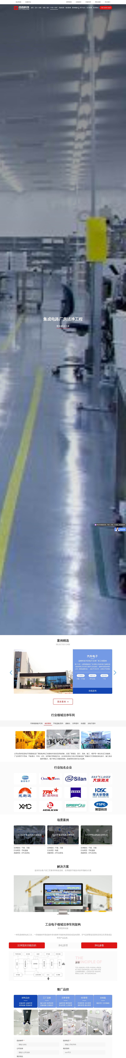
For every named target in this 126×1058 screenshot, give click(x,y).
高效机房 (61, 7)
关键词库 (88, 2)
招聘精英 (69, 2)
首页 (32, 7)
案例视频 (75, 7)
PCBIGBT (54, 7)
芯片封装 (38, 7)
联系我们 (96, 7)
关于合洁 (82, 7)
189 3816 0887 (106, 7)
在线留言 (78, 2)
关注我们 (107, 2)
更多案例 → (63, 701)
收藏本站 (28, 2)
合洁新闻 (89, 7)
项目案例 (68, 7)
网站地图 (98, 2)
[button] (114, 672)
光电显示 (46, 7)
